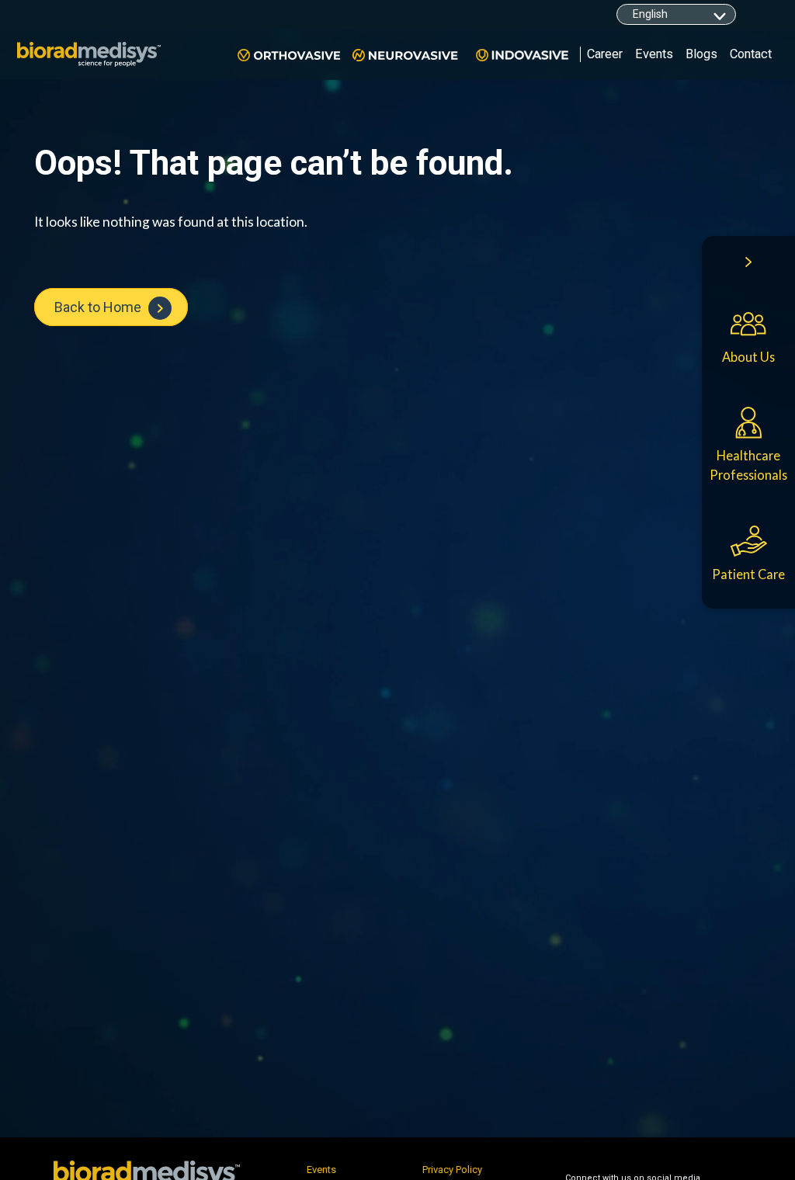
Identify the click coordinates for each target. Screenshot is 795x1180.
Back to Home (99, 307)
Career (605, 54)
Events (654, 54)
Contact (751, 54)
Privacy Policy (452, 1169)
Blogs (701, 54)
